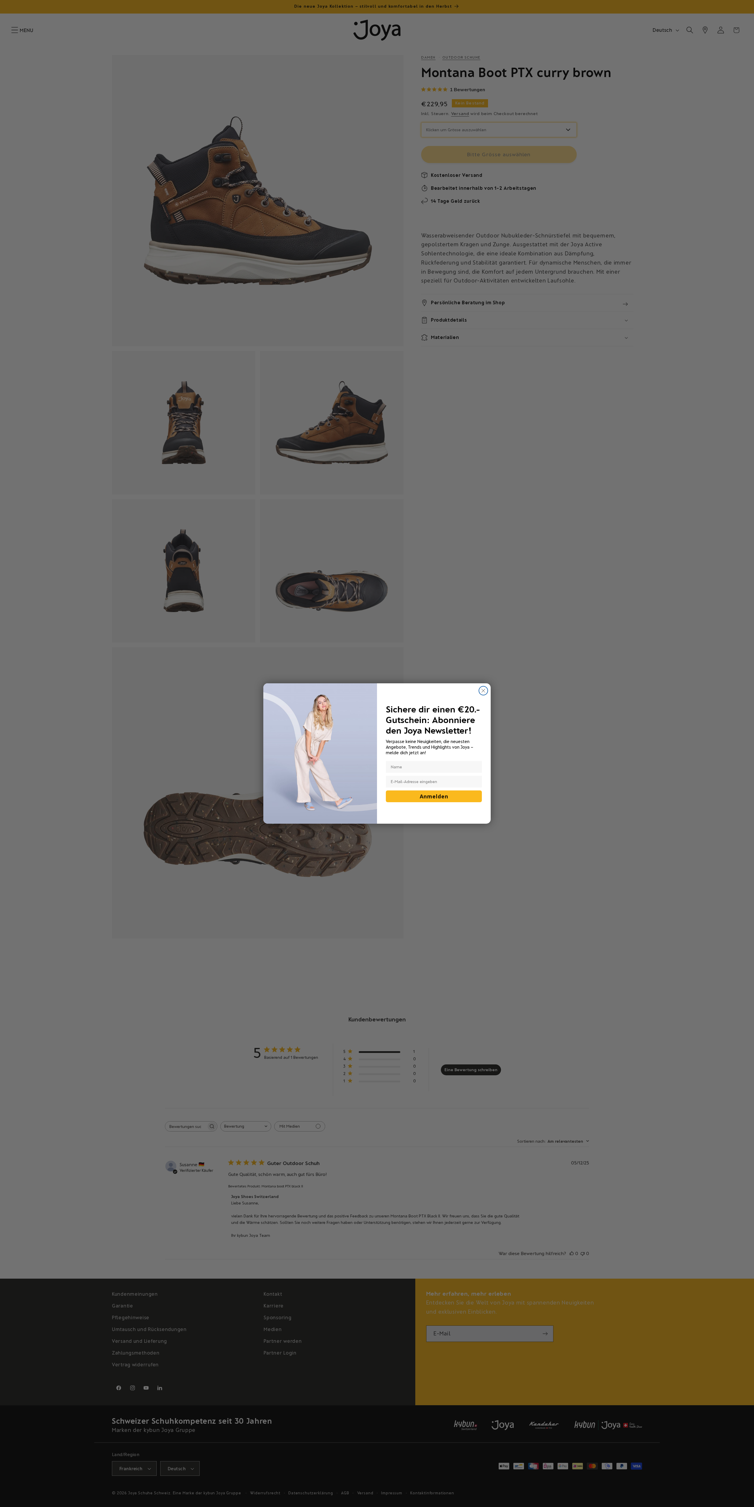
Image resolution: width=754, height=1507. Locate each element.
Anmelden (434, 796)
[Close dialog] (483, 690)
